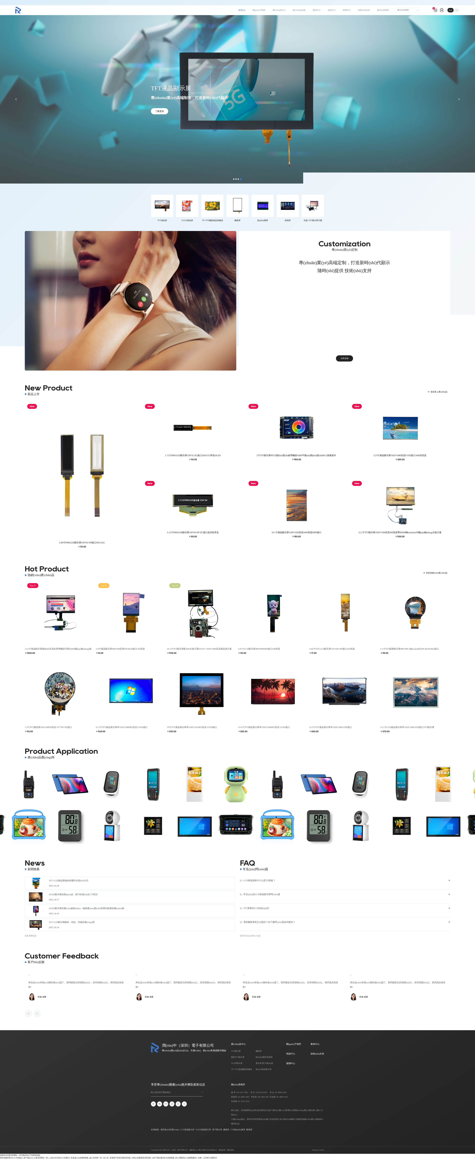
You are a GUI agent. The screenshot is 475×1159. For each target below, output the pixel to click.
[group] (29, 784)
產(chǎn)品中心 (279, 10)
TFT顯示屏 (236, 1051)
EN (456, 10)
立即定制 (344, 358)
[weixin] (159, 1103)
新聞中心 (347, 10)
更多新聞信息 (31, 936)
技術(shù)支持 (364, 10)
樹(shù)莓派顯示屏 (264, 1069)
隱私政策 (222, 1150)
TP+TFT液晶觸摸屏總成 (241, 1069)
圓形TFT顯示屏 (238, 1057)
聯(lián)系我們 (383, 10)
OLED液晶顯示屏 (203, 1130)
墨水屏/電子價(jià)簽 (264, 1063)
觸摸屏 (259, 1051)
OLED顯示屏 (236, 1063)
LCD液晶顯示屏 (187, 1130)
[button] (234, 179)
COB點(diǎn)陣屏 (237, 1130)
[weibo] (153, 1103)
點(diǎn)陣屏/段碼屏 (264, 1057)
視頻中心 (332, 10)
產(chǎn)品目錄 (299, 10)
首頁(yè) (241, 10)
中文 (450, 10)
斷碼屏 (249, 1130)
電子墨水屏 (217, 1130)
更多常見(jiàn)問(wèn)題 (250, 936)
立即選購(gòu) (162, 114)
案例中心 (317, 10)
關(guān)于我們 (258, 10)
